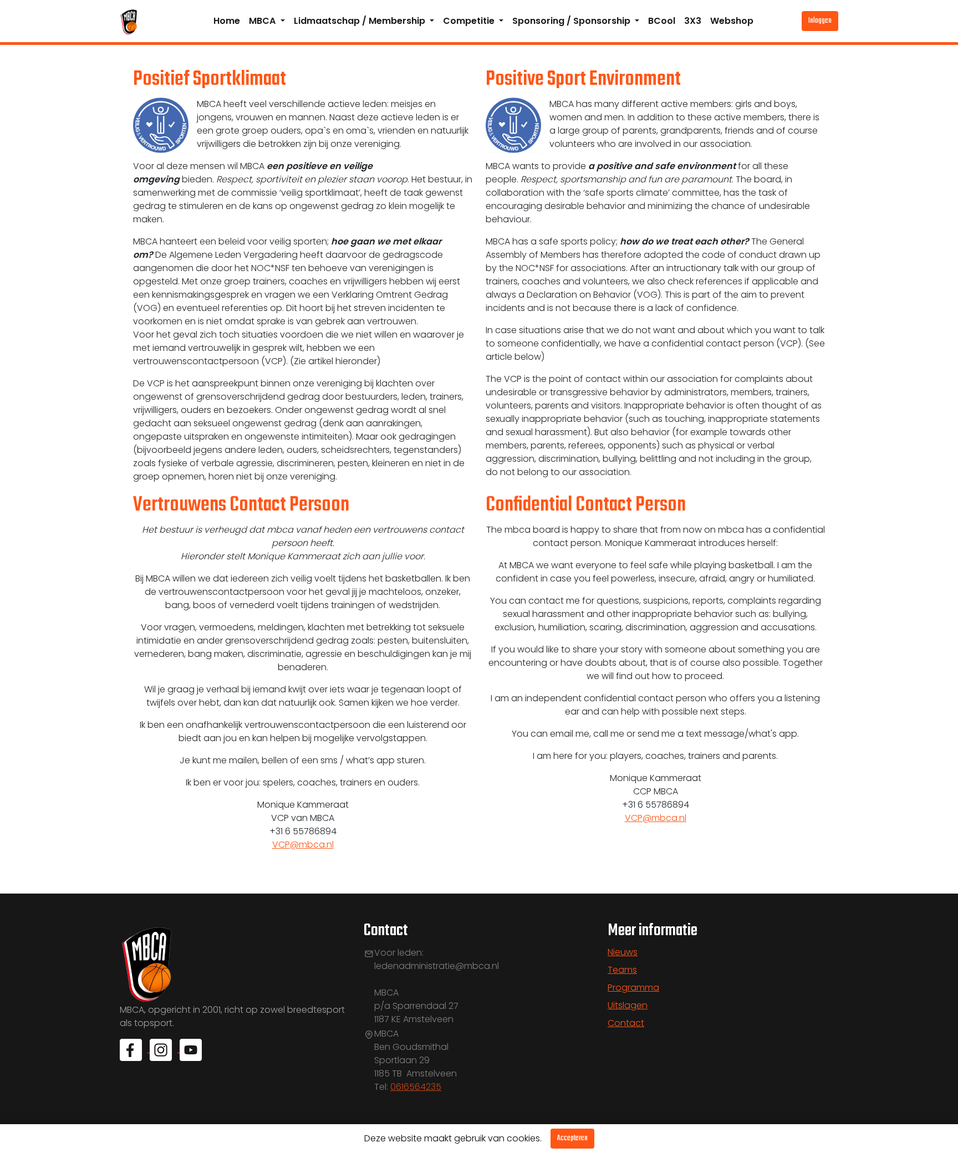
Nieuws (623, 952)
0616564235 (415, 1086)
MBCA (263, 20)
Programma (633, 987)
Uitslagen (628, 1005)
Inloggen (820, 20)
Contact (626, 1023)
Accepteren (572, 1138)
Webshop (731, 20)
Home (226, 20)
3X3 (692, 20)
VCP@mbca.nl (303, 844)
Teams (622, 969)
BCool (661, 20)
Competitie (470, 20)
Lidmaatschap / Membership (360, 20)
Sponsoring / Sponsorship (572, 20)
